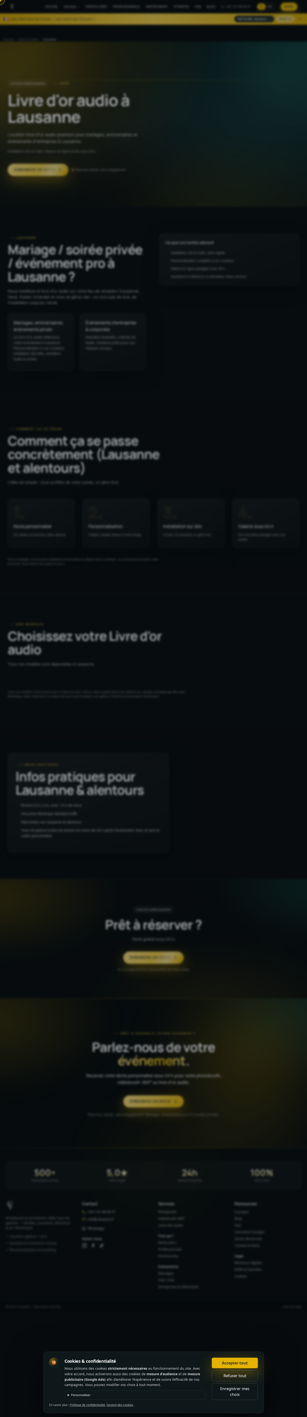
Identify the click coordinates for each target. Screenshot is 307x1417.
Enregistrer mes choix (234, 1391)
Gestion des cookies (119, 1405)
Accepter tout (235, 1363)
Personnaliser (80, 1395)
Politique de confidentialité (87, 1405)
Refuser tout (235, 1375)
